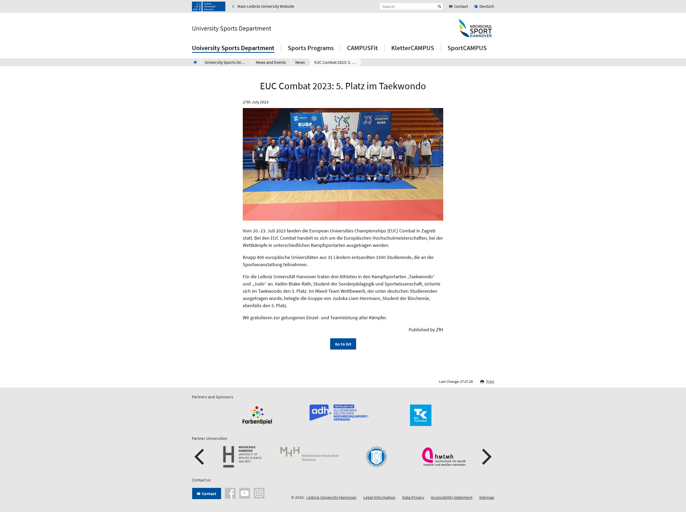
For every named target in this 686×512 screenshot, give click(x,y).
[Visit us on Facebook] (230, 492)
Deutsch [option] (486, 6)
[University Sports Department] (194, 62)
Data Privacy (413, 497)
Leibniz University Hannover (331, 497)
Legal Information (379, 497)
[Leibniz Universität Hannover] (208, 6)
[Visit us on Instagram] (259, 492)
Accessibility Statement (451, 497)
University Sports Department (231, 28)
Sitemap (486, 497)
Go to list (343, 344)
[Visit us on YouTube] (244, 492)
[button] (200, 457)
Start (439, 6)
